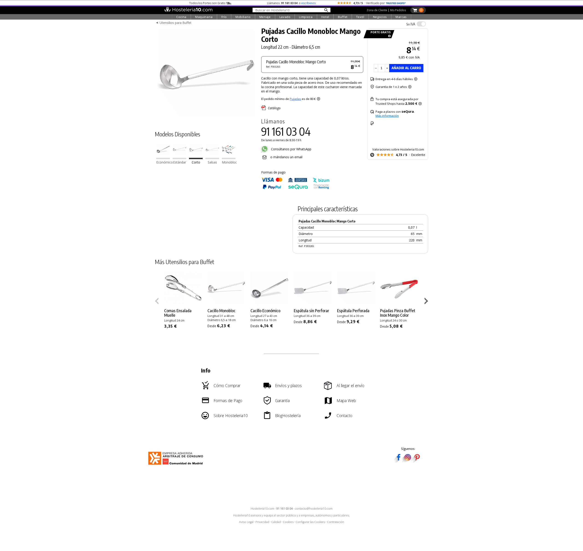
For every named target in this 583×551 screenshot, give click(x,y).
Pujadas (295, 99)
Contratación (335, 522)
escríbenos (308, 3)
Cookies (288, 522)
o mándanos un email (286, 157)
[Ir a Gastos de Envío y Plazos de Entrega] (389, 36)
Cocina (181, 17)
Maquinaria (204, 17)
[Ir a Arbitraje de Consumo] (176, 465)
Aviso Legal (246, 522)
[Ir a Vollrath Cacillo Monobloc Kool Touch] (228, 158)
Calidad (276, 522)
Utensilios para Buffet (176, 22)
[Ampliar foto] (206, 118)
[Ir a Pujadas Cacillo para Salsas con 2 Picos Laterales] (212, 158)
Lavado (285, 17)
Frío (224, 17)
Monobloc (229, 162)
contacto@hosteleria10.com (313, 508)
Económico (164, 162)
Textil (360, 17)
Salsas (212, 162)
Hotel (325, 17)
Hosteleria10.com (262, 508)
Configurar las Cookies (310, 522)
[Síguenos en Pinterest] (416, 461)
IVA (410, 24)
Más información (387, 116)
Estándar (179, 162)
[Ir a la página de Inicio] (188, 10)
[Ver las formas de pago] (295, 188)
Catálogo (274, 108)
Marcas (401, 17)
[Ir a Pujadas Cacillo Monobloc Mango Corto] (196, 158)
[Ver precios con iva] (421, 23)
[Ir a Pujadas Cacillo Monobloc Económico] (163, 158)
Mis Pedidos (398, 10)
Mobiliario (243, 17)
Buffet (343, 17)
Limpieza (305, 17)
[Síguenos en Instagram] (407, 461)
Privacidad (262, 522)
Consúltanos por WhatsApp (290, 149)
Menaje (265, 17)
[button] (427, 302)
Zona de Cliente (377, 10)
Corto (196, 162)
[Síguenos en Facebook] (398, 461)
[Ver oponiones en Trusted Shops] (396, 3)
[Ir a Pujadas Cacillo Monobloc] (179, 158)
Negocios (380, 17)
